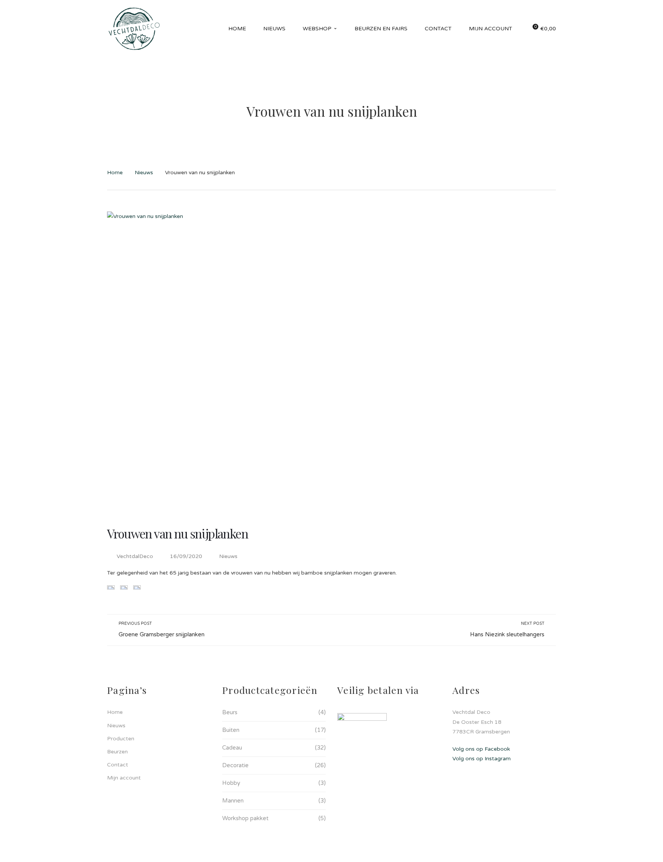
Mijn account (124, 777)
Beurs (229, 712)
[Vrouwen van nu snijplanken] (331, 361)
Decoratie (235, 765)
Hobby (231, 782)
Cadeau (232, 747)
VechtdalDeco (135, 556)
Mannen (233, 800)
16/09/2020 (187, 556)
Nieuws (144, 172)
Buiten (230, 730)
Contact (117, 764)
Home (115, 172)
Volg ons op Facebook (481, 749)
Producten (120, 738)
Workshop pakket (245, 818)
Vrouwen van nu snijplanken (177, 533)
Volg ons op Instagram (481, 758)
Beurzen (117, 751)
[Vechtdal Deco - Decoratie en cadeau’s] (134, 28)
